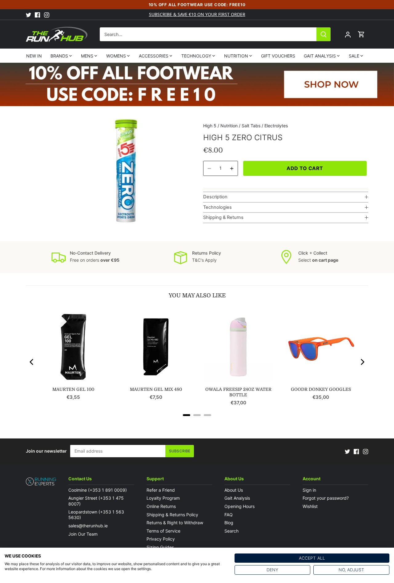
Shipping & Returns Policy (172, 514)
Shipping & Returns (223, 217)
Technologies (217, 207)
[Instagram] (46, 14)
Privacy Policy (161, 538)
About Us (233, 490)
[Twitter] (28, 14)
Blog (228, 522)
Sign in (309, 490)
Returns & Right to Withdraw (175, 522)
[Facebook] (37, 14)
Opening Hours (239, 506)
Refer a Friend (161, 490)
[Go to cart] (361, 34)
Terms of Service (163, 530)
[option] (125, 170)
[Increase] (232, 168)
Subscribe (179, 451)
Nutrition (229, 125)
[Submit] (323, 34)
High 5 (209, 125)
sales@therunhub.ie (88, 525)
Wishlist (310, 506)
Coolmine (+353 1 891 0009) (97, 490)
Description (215, 197)
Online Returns (161, 506)
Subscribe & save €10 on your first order (197, 14)
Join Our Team (83, 534)
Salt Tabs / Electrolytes (265, 125)
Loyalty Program (163, 498)
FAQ (228, 514)
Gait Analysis (237, 498)
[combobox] (208, 34)
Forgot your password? (326, 498)
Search (231, 530)
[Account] (348, 34)
